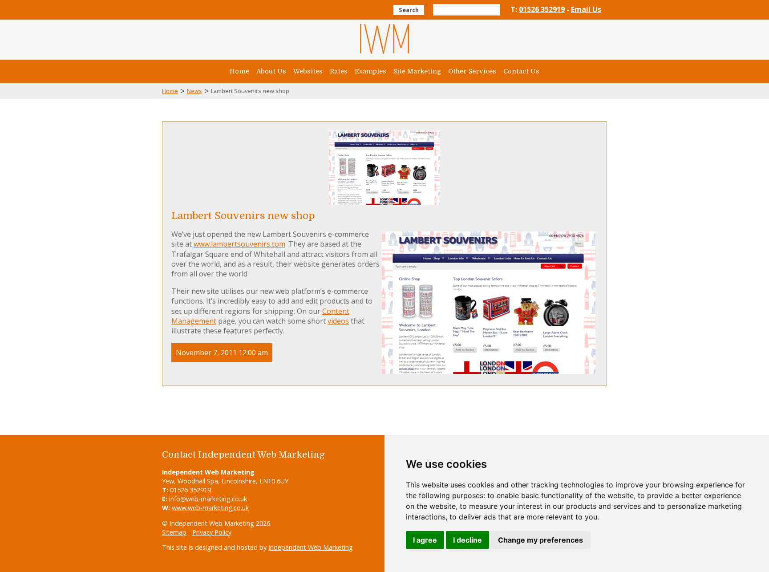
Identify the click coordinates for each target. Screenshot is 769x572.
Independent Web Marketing (310, 547)
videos (338, 321)
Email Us (586, 9)
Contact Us (521, 71)
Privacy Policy (211, 532)
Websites (308, 71)
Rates (339, 71)
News (194, 91)
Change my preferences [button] (540, 539)
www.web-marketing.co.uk (210, 507)
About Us (271, 71)
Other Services (472, 71)
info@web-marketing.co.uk (208, 499)
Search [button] (409, 10)
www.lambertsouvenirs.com (239, 244)
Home (239, 71)
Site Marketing (417, 71)
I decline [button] (467, 539)
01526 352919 (542, 9)
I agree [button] (425, 539)
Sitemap (174, 532)
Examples (370, 71)
